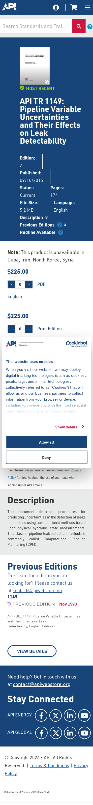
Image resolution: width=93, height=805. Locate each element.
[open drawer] (87, 7)
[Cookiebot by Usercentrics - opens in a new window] (66, 344)
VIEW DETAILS (32, 651)
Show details (66, 426)
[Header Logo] (9, 7)
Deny (46, 457)
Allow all (46, 442)
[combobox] (35, 26)
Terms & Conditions (49, 765)
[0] (74, 7)
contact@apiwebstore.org (38, 590)
